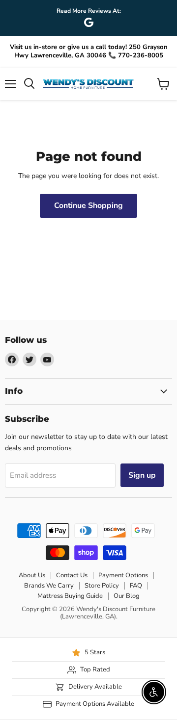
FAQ (136, 585)
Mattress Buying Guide (70, 595)
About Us (32, 575)
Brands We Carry (49, 585)
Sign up (142, 475)
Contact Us (72, 575)
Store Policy (102, 585)
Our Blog (127, 595)
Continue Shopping (88, 205)
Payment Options (123, 575)
